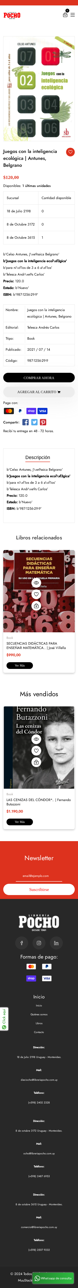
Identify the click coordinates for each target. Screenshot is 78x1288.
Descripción (37, 457)
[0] (65, 15)
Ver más (20, 665)
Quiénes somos (39, 1014)
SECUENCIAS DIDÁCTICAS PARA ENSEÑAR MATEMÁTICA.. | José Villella (36, 645)
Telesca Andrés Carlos (43, 327)
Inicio (39, 1005)
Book (31, 338)
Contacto (39, 1032)
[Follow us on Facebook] (25, 423)
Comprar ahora (39, 378)
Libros (39, 1023)
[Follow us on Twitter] (34, 423)
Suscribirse (39, 889)
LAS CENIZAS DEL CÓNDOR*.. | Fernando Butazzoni (38, 802)
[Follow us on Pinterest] (43, 423)
